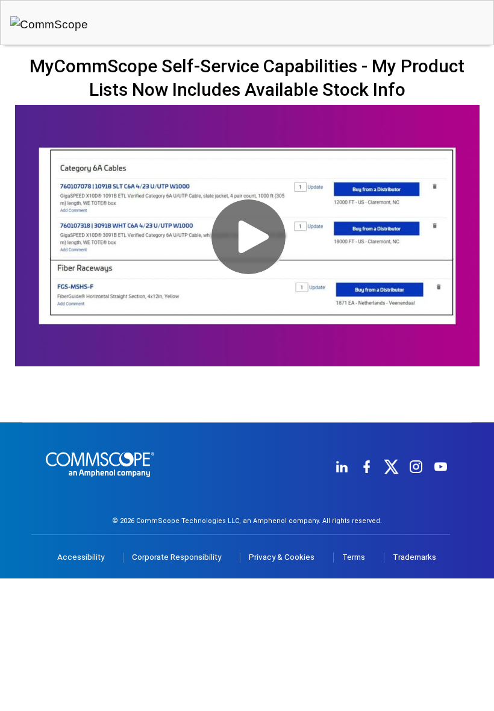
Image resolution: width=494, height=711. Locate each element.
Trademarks (414, 557)
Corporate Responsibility (176, 557)
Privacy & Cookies (281, 557)
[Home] (100, 483)
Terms (353, 557)
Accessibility (80, 557)
